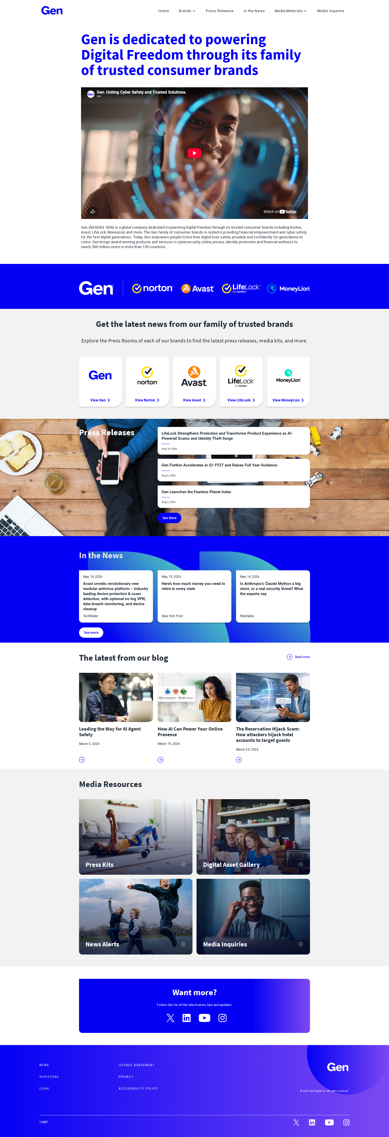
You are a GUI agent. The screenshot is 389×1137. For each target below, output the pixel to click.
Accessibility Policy (138, 1088)
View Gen (98, 400)
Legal (45, 1088)
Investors (49, 1076)
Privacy (126, 1076)
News (44, 1065)
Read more (302, 657)
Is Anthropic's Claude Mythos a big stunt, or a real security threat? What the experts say (271, 588)
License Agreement (137, 1065)
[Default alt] (338, 1067)
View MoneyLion (286, 400)
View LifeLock (239, 400)
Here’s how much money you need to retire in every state (193, 586)
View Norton (145, 400)
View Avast (192, 400)
